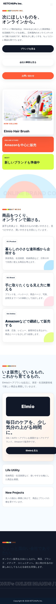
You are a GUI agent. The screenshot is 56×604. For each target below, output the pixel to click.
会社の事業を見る (28, 62)
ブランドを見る (28, 48)
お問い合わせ (28, 75)
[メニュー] (51, 4)
